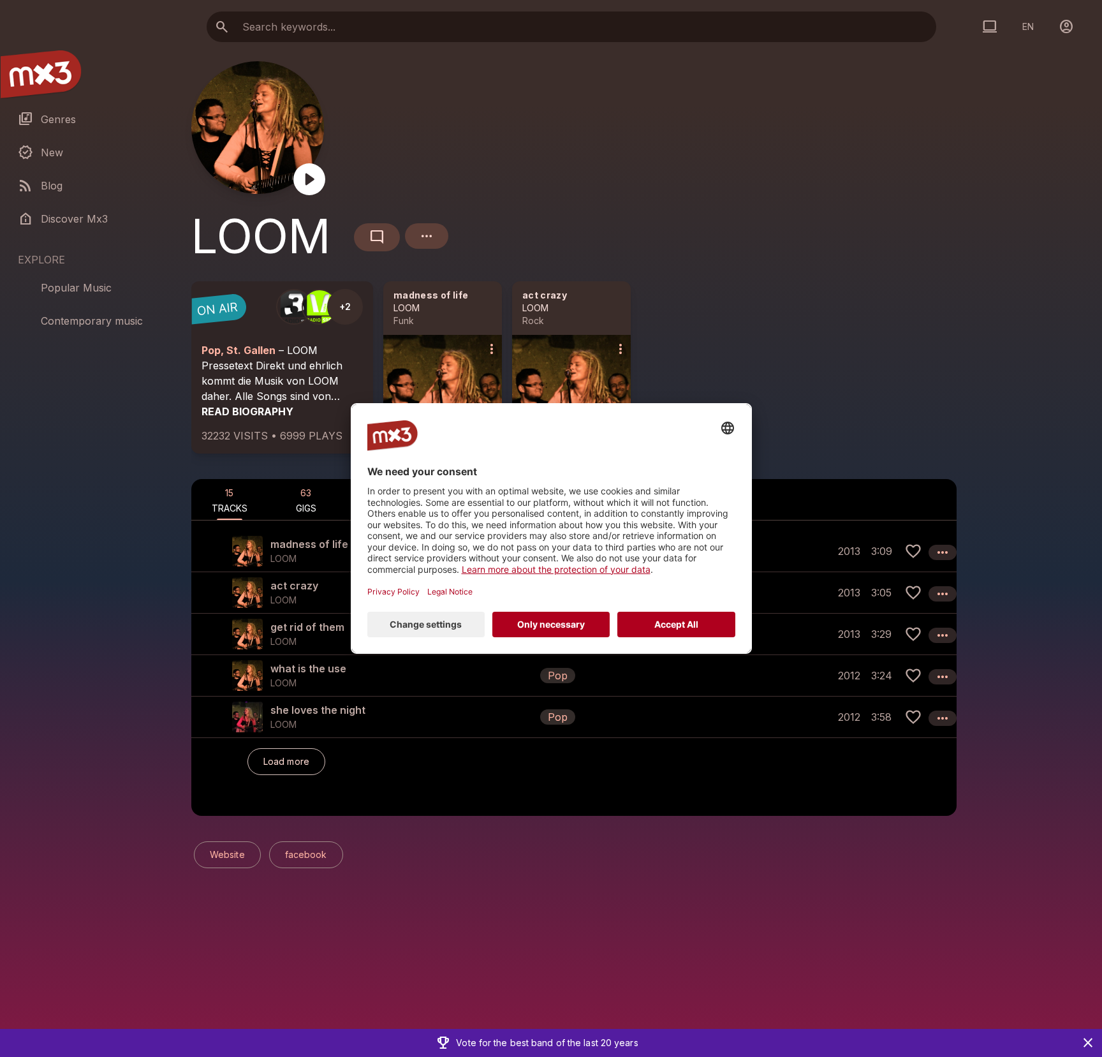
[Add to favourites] (913, 551)
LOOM (406, 307)
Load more (286, 761)
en (1028, 26)
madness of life (430, 295)
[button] (574, 675)
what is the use (308, 668)
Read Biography (247, 411)
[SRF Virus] (319, 306)
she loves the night (317, 710)
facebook (306, 854)
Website (227, 854)
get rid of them (307, 627)
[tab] (229, 499)
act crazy (544, 295)
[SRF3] (294, 306)
